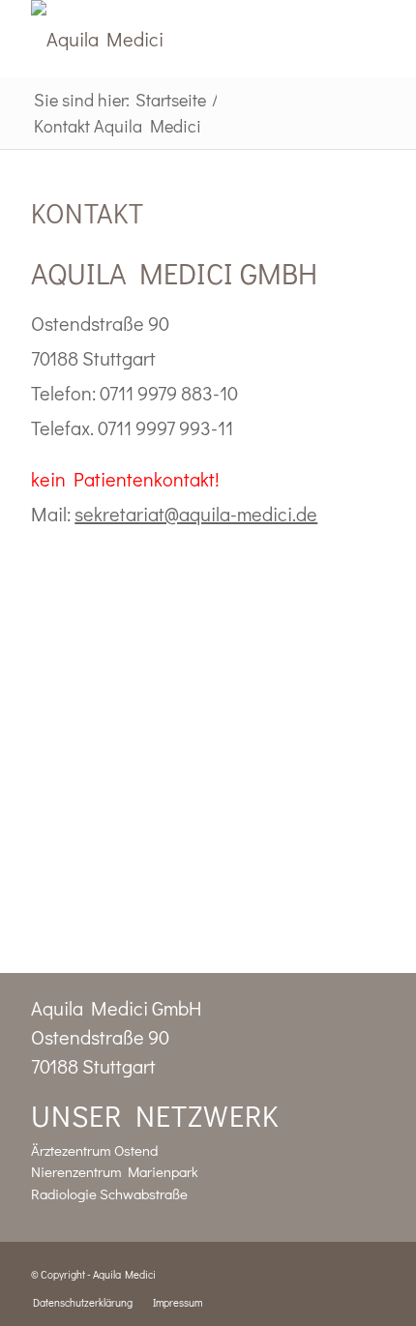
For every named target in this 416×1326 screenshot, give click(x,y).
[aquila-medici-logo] (172, 38)
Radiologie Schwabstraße (109, 1193)
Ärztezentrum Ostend (94, 1150)
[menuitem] (82, 1303)
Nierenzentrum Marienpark (114, 1171)
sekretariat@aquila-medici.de (195, 513)
